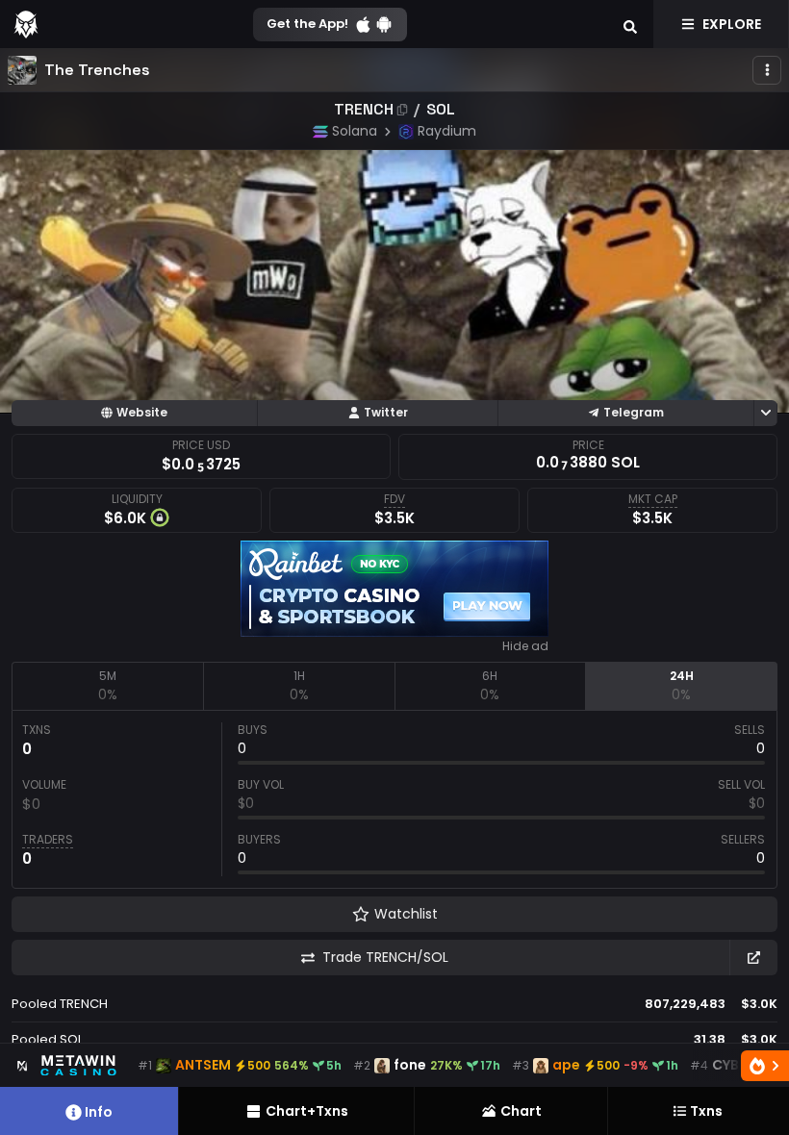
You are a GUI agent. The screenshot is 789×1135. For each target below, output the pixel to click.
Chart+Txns (307, 1111)
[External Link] (753, 957)
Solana (354, 130)
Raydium (447, 130)
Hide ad (525, 646)
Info (99, 1112)
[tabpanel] (394, 799)
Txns (706, 1111)
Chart (521, 1111)
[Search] (630, 24)
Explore (731, 24)
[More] (766, 70)
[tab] (107, 686)
